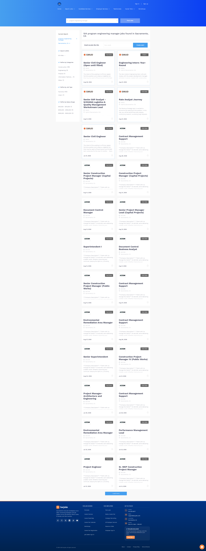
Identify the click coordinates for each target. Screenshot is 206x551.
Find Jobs (130, 20)
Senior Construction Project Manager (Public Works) (96, 286)
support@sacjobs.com (134, 515)
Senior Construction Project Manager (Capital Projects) (97, 176)
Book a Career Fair (110, 514)
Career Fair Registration (90, 530)
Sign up (145, 4)
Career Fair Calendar (90, 522)
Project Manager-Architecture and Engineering (92, 396)
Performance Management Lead (133, 431)
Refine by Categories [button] (66, 62)
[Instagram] (61, 520)
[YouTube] (77, 520)
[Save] (110, 82)
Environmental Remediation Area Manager (98, 321)
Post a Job (108, 510)
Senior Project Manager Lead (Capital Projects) (131, 211)
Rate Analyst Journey (130, 99)
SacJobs (62, 507)
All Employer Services (111, 522)
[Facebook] (57, 520)
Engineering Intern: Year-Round (132, 64)
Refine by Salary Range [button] (67, 102)
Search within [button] (64, 51)
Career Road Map (89, 518)
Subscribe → (130, 537)
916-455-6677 (132, 511)
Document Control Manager (93, 211)
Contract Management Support (131, 137)
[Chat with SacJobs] (202, 547)
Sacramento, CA (63, 43)
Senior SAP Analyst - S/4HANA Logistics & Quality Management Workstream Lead (95, 103)
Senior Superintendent (95, 356)
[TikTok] (73, 520)
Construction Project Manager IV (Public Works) (133, 358)
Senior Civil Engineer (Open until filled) (95, 64)
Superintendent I (92, 246)
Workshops (87, 526)
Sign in (137, 4)
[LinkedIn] (69, 520)
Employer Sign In (110, 530)
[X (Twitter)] (65, 520)
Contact (129, 547)
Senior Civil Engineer (95, 136)
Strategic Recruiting (110, 518)
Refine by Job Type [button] (66, 87)
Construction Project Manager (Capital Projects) (133, 174)
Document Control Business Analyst (129, 248)
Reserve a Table (109, 526)
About (123, 547)
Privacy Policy (136, 547)
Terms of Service (146, 547)
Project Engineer (92, 467)
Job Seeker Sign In (89, 534)
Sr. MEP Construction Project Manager (130, 468)
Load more (116, 493)
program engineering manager (64, 39)
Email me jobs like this (91, 45)
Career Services (88, 514)
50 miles (61, 55)
